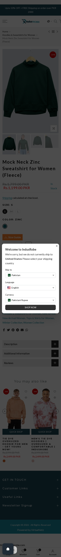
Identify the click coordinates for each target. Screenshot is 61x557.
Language (9, 282)
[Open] (8, 549)
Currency (9, 294)
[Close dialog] (56, 246)
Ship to (8, 269)
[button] (30, 275)
